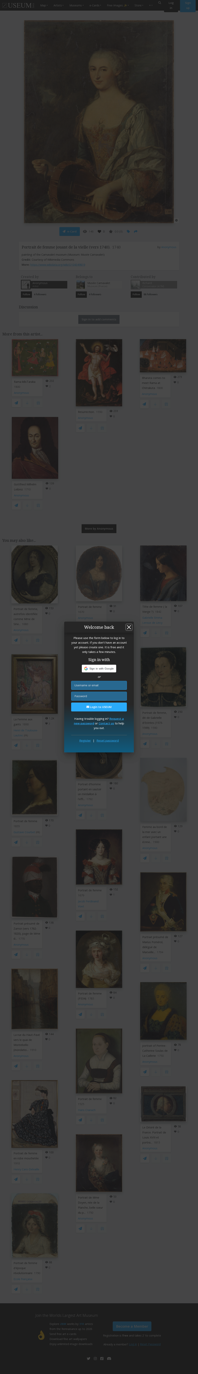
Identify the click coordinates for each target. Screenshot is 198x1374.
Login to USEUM (100, 707)
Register (85, 740)
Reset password (107, 740)
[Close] (129, 627)
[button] (99, 668)
